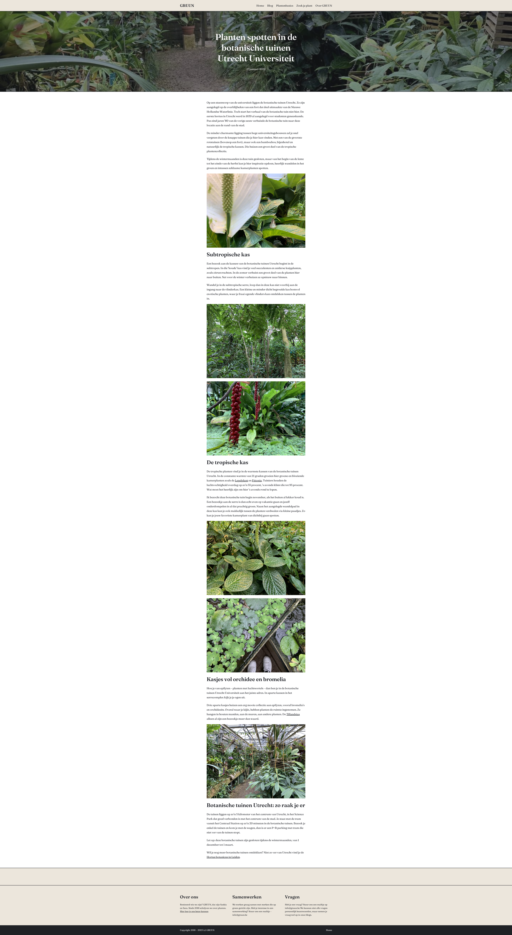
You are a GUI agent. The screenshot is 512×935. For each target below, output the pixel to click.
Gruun (187, 5)
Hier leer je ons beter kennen (194, 911)
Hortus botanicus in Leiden (223, 857)
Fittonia (257, 480)
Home (329, 930)
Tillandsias (293, 714)
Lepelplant (241, 480)
